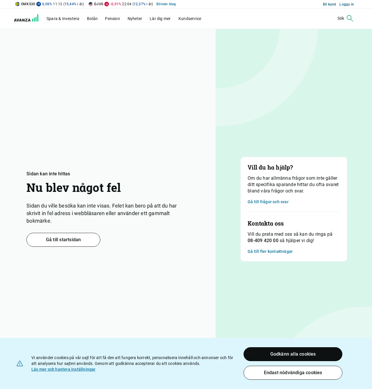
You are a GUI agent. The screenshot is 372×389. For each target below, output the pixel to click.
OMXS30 (28, 4)
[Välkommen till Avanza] (29, 20)
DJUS (98, 4)
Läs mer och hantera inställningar (63, 369)
